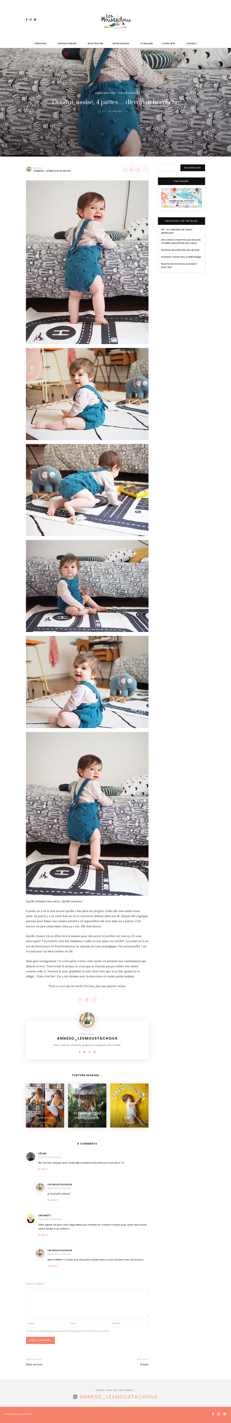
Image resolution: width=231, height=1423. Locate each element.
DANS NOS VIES (105, 93)
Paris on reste (34, 1364)
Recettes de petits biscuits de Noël (180, 250)
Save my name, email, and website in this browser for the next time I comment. (69, 1331)
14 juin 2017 (115, 111)
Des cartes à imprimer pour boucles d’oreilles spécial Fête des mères (181, 241)
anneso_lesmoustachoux (119, 1396)
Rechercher (192, 167)
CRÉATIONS (40, 43)
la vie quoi (127, 93)
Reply (45, 1169)
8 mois (144, 1364)
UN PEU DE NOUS (120, 43)
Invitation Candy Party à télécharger (181, 256)
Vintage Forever (67, 43)
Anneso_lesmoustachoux (52, 170)
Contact (191, 43)
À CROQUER (146, 43)
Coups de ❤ (168, 43)
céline (42, 1153)
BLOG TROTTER (95, 43)
